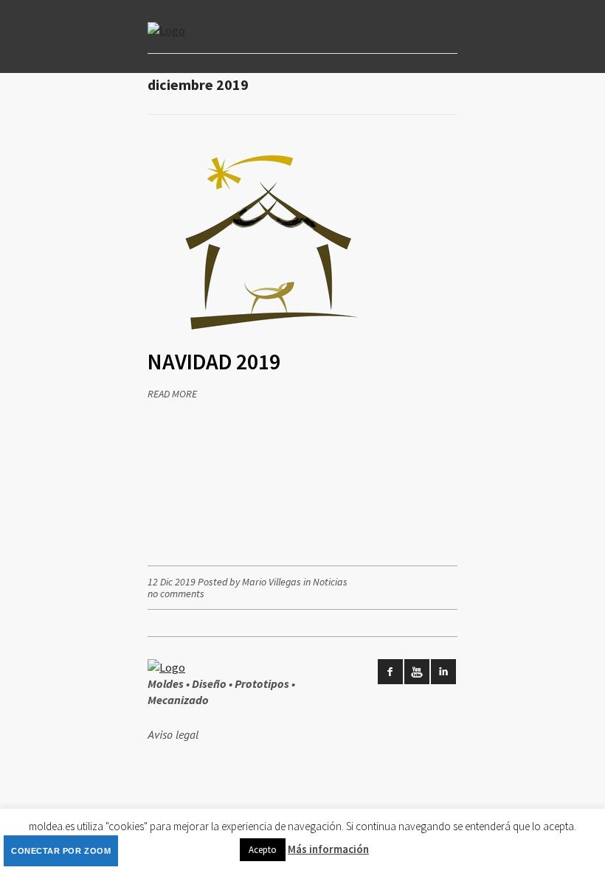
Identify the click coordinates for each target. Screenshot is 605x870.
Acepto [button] (263, 849)
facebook (390, 671)
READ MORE (172, 393)
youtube (416, 671)
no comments (176, 593)
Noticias (330, 581)
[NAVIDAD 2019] (272, 342)
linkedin (443, 671)
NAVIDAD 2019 (214, 361)
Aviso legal (173, 734)
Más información (328, 849)
